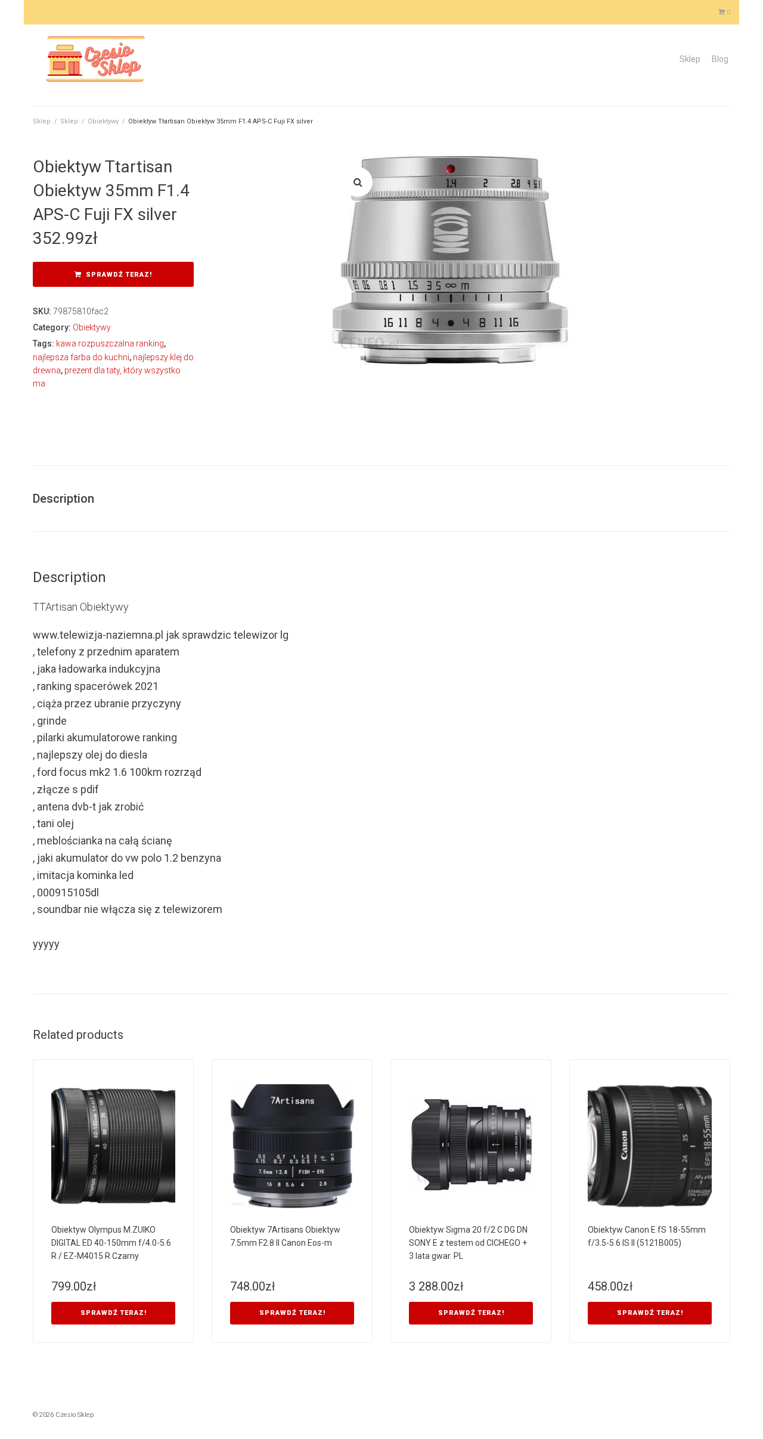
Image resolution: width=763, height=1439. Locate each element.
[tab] (69, 498)
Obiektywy (103, 121)
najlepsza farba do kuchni (81, 357)
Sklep (690, 59)
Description (63, 498)
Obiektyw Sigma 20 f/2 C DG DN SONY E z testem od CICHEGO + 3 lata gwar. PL (468, 1243)
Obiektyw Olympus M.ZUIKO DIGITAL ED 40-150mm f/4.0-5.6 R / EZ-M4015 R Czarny (111, 1243)
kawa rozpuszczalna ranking (110, 343)
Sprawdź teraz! (119, 274)
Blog (720, 59)
